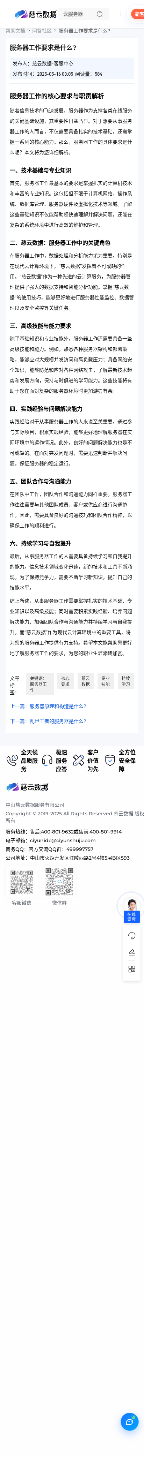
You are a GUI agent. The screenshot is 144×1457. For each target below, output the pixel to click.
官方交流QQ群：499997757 (61, 849)
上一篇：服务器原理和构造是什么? (48, 706)
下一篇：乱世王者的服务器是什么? (48, 721)
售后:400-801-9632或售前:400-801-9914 (76, 832)
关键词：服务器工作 (38, 684)
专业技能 (105, 681)
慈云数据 (85, 681)
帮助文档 (15, 31)
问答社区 (42, 31)
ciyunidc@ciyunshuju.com (63, 840)
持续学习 (126, 681)
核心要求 (65, 681)
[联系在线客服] (130, 1422)
